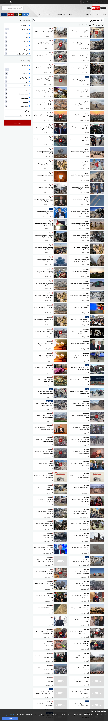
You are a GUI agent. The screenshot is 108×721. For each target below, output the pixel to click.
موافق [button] (10, 718)
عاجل (16, 14)
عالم (79, 14)
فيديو (40, 14)
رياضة (70, 14)
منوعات (48, 14)
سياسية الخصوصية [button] (10, 714)
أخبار (98, 14)
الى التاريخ (27, 115)
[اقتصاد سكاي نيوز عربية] (25, 14)
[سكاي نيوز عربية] (96, 8)
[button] (11, 14)
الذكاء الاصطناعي (60, 14)
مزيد (34, 14)
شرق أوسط (88, 14)
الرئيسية (105, 14)
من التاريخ (27, 111)
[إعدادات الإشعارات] (20, 14)
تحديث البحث (18, 123)
